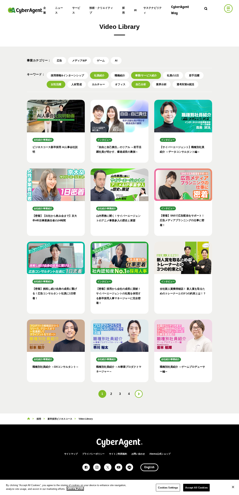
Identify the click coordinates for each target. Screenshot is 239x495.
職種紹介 (120, 75)
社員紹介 (99, 75)
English (149, 467)
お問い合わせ (138, 454)
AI (116, 60)
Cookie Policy (75, 488)
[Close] (233, 487)
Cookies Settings (168, 487)
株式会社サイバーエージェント (25, 10)
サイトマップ (71, 454)
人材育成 (76, 84)
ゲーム (101, 60)
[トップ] (28, 419)
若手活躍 (194, 75)
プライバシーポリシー (93, 454)
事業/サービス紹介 (146, 75)
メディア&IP (79, 60)
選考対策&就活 (185, 84)
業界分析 (161, 84)
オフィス (120, 84)
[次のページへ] (138, 394)
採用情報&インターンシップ (67, 75)
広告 (59, 60)
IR (135, 10)
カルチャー (98, 84)
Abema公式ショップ (159, 454)
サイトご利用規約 (118, 454)
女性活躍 (56, 84)
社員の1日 (173, 75)
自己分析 (141, 84)
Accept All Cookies (196, 487)
